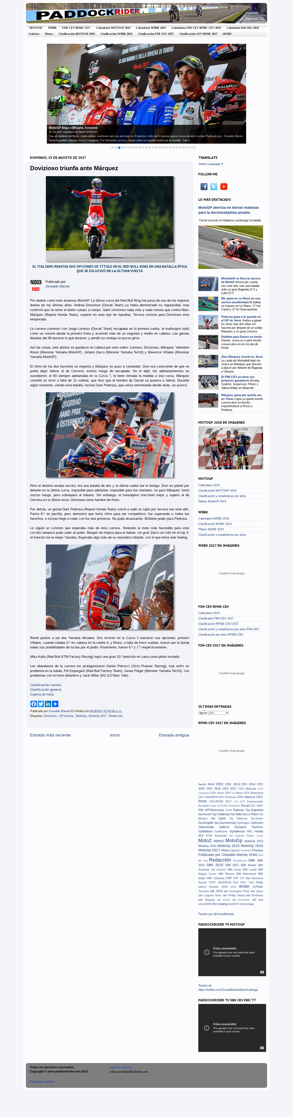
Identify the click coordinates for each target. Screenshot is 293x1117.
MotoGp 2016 (252, 846)
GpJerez (257, 827)
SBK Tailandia (216, 878)
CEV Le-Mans (234, 792)
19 (173, 147)
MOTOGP (35, 27)
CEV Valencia (246, 797)
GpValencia (238, 831)
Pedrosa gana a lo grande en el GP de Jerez (241, 318)
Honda (259, 831)
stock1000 (205, 903)
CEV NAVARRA (208, 797)
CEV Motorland (253, 792)
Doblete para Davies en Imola (241, 336)
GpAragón (244, 822)
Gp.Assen (257, 818)
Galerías (34, 33)
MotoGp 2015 (229, 846)
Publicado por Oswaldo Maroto (223, 855)
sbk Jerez (257, 891)
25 (194, 147)
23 (187, 147)
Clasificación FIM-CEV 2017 (156, 33)
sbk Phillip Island (234, 895)
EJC (253, 805)
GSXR (229, 810)
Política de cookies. (42, 1081)
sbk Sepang (207, 899)
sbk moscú (224, 899)
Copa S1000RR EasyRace (225, 805)
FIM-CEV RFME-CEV (76, 27)
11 (146, 147)
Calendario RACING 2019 (242, 27)
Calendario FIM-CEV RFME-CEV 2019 (196, 27)
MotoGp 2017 (98, 716)
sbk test (257, 899)
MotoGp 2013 (254, 841)
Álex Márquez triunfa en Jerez (242, 356)
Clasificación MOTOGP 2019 (77, 33)
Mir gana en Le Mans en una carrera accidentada (240, 300)
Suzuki (203, 882)
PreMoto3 (246, 850)
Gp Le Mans (250, 814)
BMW (212, 784)
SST (236, 878)
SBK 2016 (215, 865)
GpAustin (257, 822)
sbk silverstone (242, 899)
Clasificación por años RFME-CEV (221, 634)
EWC (260, 805)
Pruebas (257, 850)
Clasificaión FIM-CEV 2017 (216, 618)
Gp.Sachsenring (225, 822)
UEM (226, 886)
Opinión (235, 850)
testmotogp (247, 903)
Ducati (246, 805)
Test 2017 (241, 882)
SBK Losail (250, 869)
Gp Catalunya (221, 814)
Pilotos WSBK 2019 (211, 529)
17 (166, 147)
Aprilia (203, 784)
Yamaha (204, 891)
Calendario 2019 (208, 485)
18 (170, 147)
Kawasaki (222, 835)
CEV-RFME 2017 (221, 801)
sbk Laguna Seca (210, 895)
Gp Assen (205, 814)
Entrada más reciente (50, 735)
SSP (229, 878)
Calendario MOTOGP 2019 (113, 27)
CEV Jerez (217, 792)
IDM (202, 835)
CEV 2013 (233, 784)
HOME (227, 33)
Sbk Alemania (254, 878)
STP (242, 878)
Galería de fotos (42, 694)
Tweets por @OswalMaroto (216, 914)
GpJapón (243, 827)
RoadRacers (240, 860)
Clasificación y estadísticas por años (222, 496)
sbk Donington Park (237, 891)
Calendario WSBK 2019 (151, 27)
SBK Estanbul (219, 869)
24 (190, 147)
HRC (251, 831)
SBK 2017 (233, 865)
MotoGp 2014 (208, 846)
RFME (254, 855)
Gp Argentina (254, 810)
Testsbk (215, 886)
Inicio (115, 735)
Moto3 (219, 841)
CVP (243, 801)
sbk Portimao (254, 895)
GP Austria (66, 716)
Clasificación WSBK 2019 (116, 33)
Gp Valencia (240, 818)
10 (143, 147)
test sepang (220, 903)
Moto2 (206, 840)
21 (180, 147)
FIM (201, 810)
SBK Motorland (247, 873)
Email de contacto (121, 1067)
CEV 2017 (230, 788)
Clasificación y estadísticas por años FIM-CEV (228, 629)
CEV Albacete (248, 788)
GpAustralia (208, 827)
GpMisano (221, 831)
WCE (235, 886)
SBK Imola (234, 869)
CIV (237, 801)
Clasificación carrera (45, 685)
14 (156, 147)
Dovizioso (51, 716)
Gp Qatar (220, 818)
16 (163, 147)
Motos (49, 33)
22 (183, 147)
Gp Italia (236, 814)
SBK (252, 860)
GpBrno (227, 827)
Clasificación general (45, 690)
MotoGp (81, 716)
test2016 (234, 903)
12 (149, 147)
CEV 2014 (249, 784)
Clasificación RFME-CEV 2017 (218, 623)
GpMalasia (206, 831)
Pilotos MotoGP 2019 (212, 501)
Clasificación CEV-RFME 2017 (198, 33)
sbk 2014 (217, 891)
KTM (210, 835)
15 (160, 147)
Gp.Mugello (206, 822)
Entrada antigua (174, 735)
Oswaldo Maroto (60, 711)
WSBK (52, 27)
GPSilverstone (215, 810)
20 (177, 147)
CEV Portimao (227, 797)
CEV (220, 784)
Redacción (116, 716)
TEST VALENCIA (221, 882)
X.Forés (258, 886)
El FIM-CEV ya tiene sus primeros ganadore (238, 378)
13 (153, 147)
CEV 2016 (214, 788)
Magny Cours (255, 835)
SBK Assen (249, 865)
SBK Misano (227, 873)
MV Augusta (238, 835)
